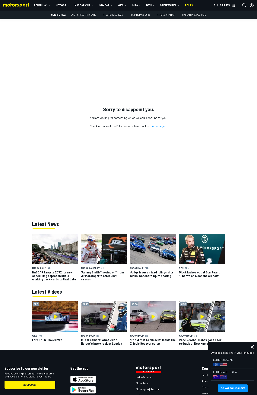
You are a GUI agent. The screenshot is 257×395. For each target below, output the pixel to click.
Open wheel (168, 5)
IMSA (135, 5)
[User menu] (251, 5)
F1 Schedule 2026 (113, 14)
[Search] (244, 5)
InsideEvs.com (144, 377)
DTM (149, 5)
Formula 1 (40, 5)
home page (158, 126)
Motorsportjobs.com (148, 389)
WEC (121, 5)
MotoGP (61, 5)
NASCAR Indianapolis (194, 14)
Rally (189, 5)
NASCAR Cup (82, 5)
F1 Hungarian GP (166, 14)
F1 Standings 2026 (140, 14)
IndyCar (104, 5)
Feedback (207, 375)
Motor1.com (142, 383)
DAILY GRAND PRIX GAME (83, 14)
